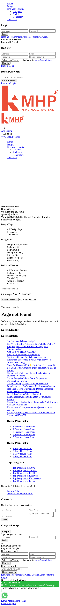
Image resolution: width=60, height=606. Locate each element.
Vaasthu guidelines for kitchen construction (26, 357)
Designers (17, 11)
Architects (17, 14)
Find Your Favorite (15, 9)
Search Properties (9, 300)
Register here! (7, 574)
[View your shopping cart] (57, 144)
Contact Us (12, 19)
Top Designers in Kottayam (25, 475)
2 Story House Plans (22, 451)
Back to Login (7, 66)
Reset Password (9, 80)
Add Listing (6, 131)
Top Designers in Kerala (24, 481)
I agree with (37, 60)
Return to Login (8, 83)
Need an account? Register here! (16, 37)
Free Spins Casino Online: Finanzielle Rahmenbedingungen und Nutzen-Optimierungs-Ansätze (29, 397)
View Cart (6, 136)
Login (4, 34)
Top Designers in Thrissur (25, 470)
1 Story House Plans (22, 448)
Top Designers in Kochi (24, 473)
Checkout (15, 136)
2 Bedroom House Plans (24, 429)
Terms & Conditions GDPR (20, 493)
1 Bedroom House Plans (24, 426)
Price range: (6, 294)
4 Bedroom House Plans (24, 434)
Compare (6, 531)
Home (10, 3)
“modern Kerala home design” (21, 341)
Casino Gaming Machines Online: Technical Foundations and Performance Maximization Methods (31, 384)
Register (5, 63)
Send (4, 519)
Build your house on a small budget (23, 354)
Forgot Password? (40, 37)
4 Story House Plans (22, 456)
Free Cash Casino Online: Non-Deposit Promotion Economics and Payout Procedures (30, 390)
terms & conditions (43, 60)
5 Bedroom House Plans (24, 437)
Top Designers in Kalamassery (27, 478)
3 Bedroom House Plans (24, 432)
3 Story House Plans (22, 453)
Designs (10, 6)
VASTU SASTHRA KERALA (21, 352)
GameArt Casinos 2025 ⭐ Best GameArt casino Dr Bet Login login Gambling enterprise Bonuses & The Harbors (31, 368)
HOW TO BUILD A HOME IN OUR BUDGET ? (31, 344)
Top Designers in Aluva (24, 468)
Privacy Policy (13, 491)
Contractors (18, 17)
